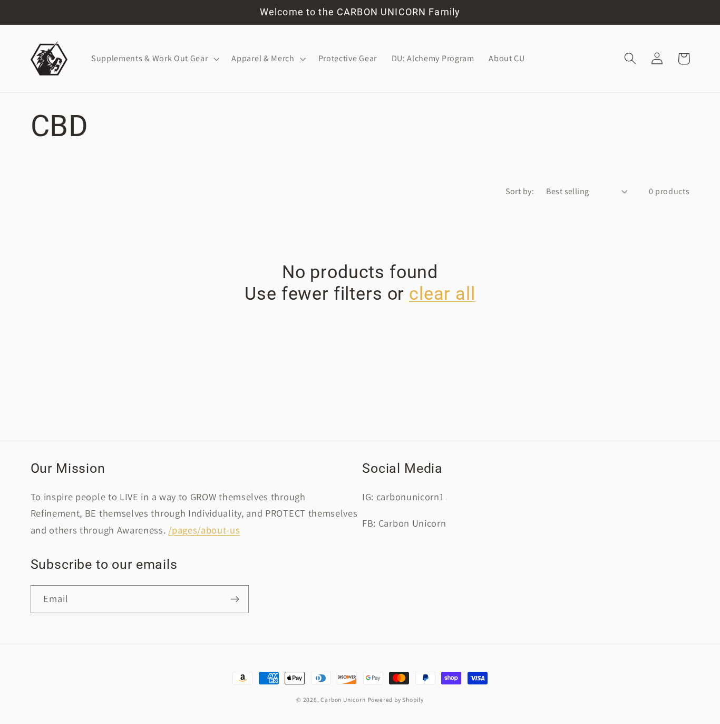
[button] (154, 58)
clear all (442, 293)
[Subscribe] (234, 599)
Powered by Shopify (396, 699)
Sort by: (519, 191)
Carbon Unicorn (342, 699)
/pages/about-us (204, 529)
